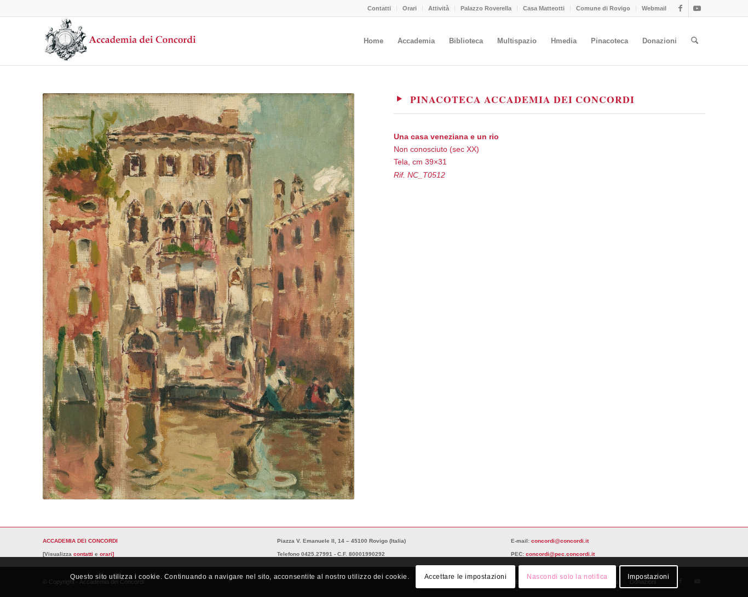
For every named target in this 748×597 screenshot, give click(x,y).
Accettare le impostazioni (465, 577)
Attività (438, 8)
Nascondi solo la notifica (567, 577)
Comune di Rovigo (603, 8)
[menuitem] (379, 8)
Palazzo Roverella (486, 8)
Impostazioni (648, 577)
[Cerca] (694, 41)
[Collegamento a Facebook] (680, 8)
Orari (409, 8)
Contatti (379, 8)
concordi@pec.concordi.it (560, 554)
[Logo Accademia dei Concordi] (121, 41)
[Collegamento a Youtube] (697, 8)
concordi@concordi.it (560, 541)
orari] (107, 554)
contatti (83, 554)
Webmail (654, 8)
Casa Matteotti (544, 8)
